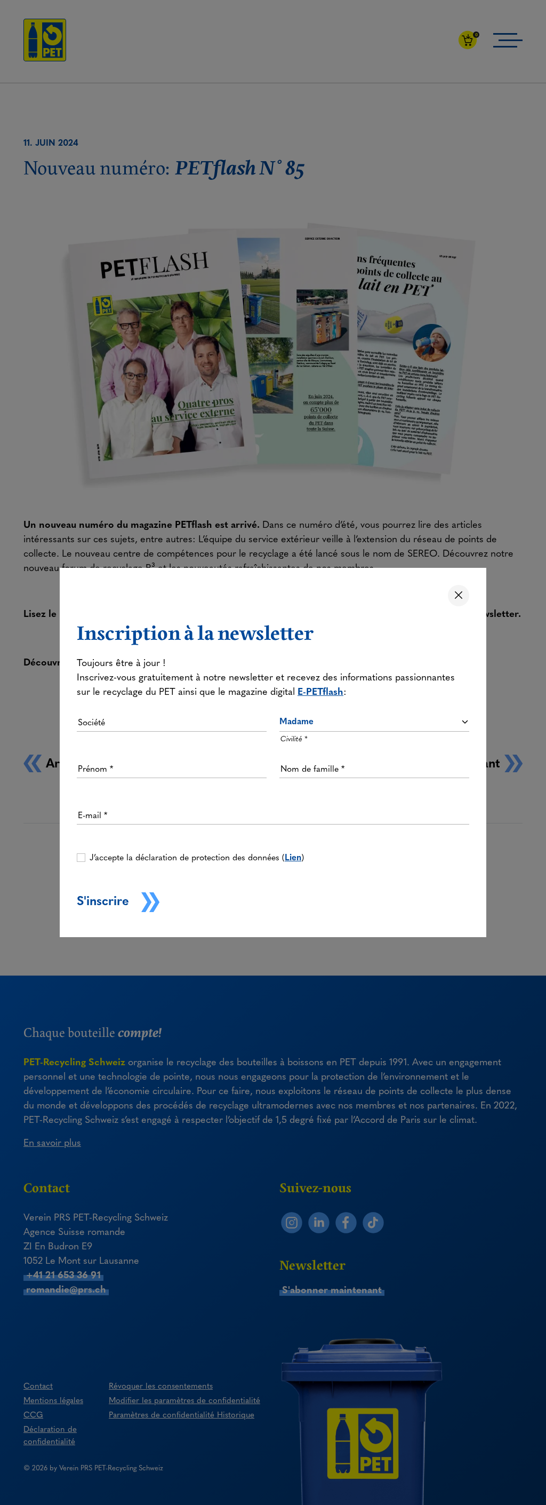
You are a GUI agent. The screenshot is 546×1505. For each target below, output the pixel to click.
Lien (293, 857)
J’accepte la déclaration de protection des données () (197, 857)
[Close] (458, 595)
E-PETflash (320, 692)
